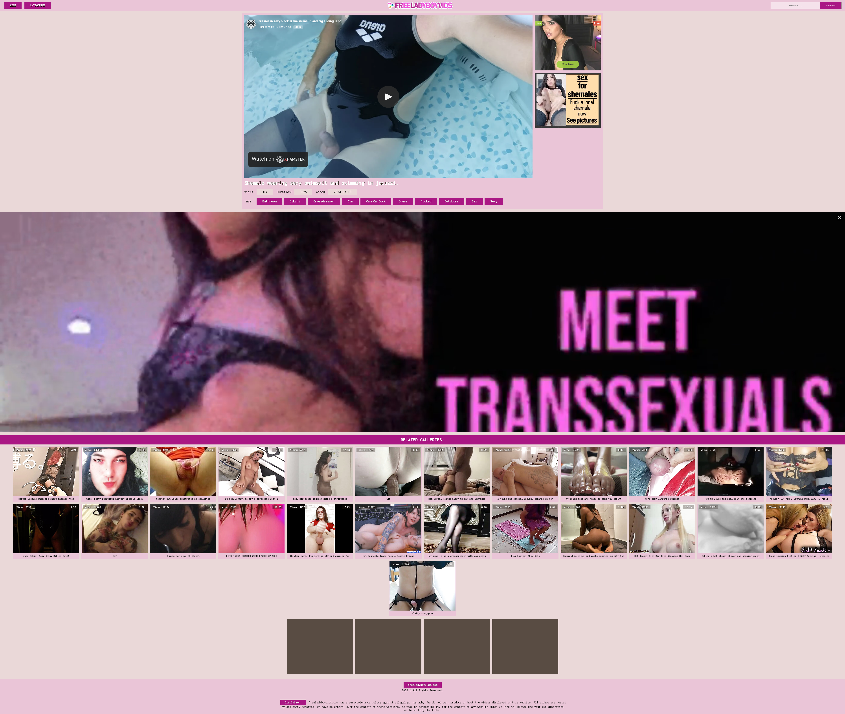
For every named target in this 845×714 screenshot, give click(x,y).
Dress (403, 201)
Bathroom (269, 201)
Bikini (295, 201)
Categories (37, 5)
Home (13, 5)
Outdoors (452, 201)
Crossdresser (323, 201)
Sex (474, 201)
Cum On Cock (376, 201)
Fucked (426, 201)
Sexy (493, 201)
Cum (350, 201)
